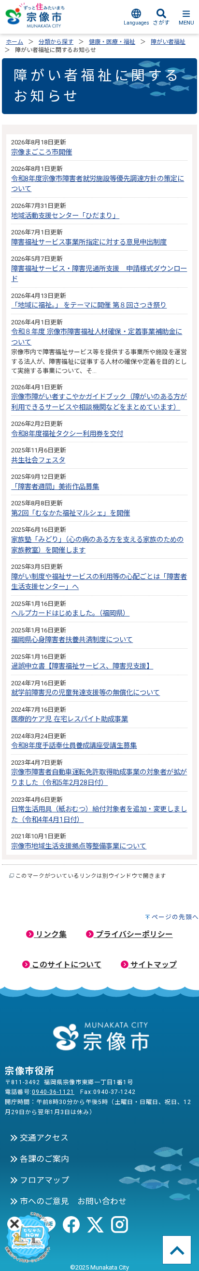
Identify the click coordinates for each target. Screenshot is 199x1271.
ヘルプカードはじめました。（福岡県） (70, 613)
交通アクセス (43, 1138)
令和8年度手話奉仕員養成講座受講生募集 (74, 746)
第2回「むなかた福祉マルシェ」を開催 (70, 513)
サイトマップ (152, 964)
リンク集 (50, 934)
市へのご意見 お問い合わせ (72, 1201)
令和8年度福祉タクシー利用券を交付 (67, 434)
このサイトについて (65, 964)
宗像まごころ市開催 (41, 152)
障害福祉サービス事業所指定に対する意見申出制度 (89, 242)
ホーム (14, 42)
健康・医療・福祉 (112, 42)
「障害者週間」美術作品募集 (55, 487)
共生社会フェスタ (38, 460)
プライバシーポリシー (133, 934)
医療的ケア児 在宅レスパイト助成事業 (69, 719)
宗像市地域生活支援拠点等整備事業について (78, 846)
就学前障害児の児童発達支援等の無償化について (85, 693)
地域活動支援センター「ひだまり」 (65, 216)
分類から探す (56, 42)
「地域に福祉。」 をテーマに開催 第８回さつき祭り (89, 305)
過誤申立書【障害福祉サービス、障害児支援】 (82, 666)
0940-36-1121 (53, 1092)
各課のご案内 (43, 1159)
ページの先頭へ (175, 917)
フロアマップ (43, 1180)
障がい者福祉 (168, 42)
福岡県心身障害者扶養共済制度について (72, 640)
